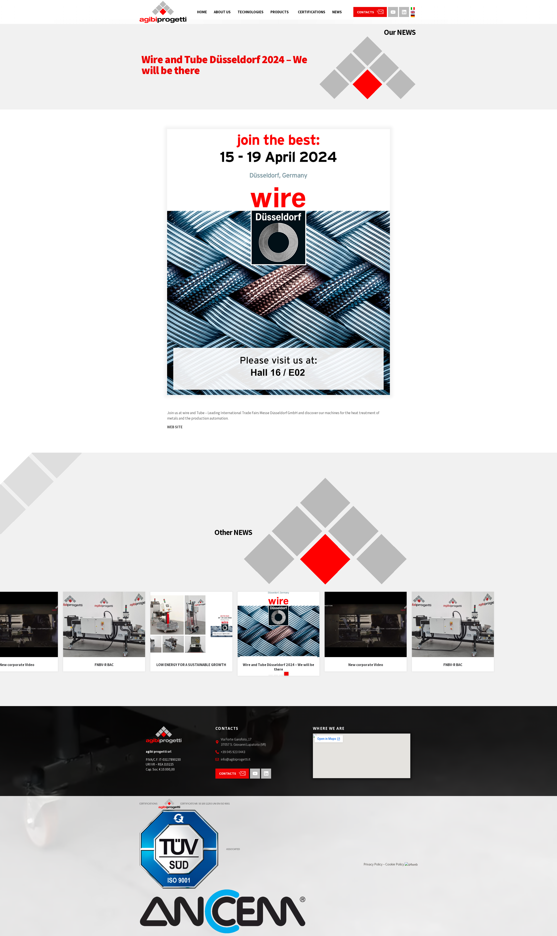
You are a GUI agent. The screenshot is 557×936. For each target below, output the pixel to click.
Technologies (250, 12)
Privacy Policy (373, 864)
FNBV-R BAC (16, 664)
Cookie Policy (394, 864)
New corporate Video (278, 664)
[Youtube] (393, 12)
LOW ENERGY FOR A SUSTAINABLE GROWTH (104, 664)
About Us (222, 12)
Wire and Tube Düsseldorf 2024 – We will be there (191, 666)
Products (279, 12)
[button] (270, 674)
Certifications (311, 12)
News (337, 12)
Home (202, 12)
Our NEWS (400, 32)
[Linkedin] (404, 12)
